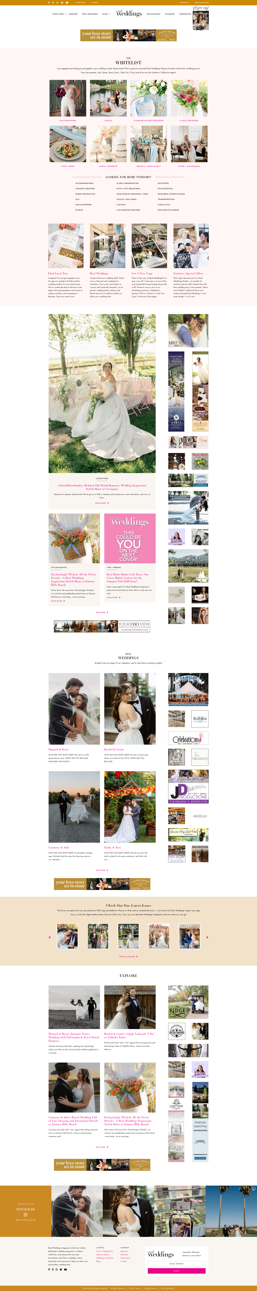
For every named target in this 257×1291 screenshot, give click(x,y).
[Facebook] (54, 2)
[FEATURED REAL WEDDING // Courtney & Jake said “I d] (231, 1211)
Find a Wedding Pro (104, 1251)
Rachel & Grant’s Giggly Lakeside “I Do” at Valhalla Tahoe (129, 1035)
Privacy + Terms (134, 1288)
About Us (124, 1251)
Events (79, 210)
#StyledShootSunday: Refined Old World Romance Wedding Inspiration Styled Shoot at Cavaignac (102, 487)
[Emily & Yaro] (130, 842)
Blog (105, 14)
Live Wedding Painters (128, 210)
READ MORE (100, 503)
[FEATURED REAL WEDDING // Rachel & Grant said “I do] (128, 1211)
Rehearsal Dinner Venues (171, 194)
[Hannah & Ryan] (74, 744)
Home (129, 13)
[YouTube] (68, 2)
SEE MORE (100, 612)
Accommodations (84, 183)
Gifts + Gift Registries (128, 188)
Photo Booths (165, 188)
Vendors (73, 14)
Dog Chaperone (83, 204)
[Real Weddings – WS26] (98, 936)
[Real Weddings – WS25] (159, 936)
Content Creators (85, 188)
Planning (170, 14)
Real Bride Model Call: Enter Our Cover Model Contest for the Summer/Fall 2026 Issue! (128, 578)
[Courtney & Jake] (74, 842)
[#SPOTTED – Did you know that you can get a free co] (180, 1211)
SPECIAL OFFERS (202, 3)
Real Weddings (90, 14)
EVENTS (94, 3)
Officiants (163, 183)
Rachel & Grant (114, 749)
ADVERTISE (80, 3)
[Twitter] (63, 2)
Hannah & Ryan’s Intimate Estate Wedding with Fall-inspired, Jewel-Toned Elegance (74, 1037)
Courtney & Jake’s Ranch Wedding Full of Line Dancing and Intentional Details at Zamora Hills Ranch (73, 1120)
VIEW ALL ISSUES (127, 956)
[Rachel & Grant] (130, 744)
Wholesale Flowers (168, 210)
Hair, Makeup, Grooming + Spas (132, 194)
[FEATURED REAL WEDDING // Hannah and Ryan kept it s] (77, 1211)
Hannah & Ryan (58, 749)
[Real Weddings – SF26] (67, 936)
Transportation (166, 199)
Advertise (124, 1254)
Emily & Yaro (112, 847)
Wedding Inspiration (104, 1258)
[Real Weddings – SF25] (128, 936)
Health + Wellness (126, 199)
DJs (77, 199)
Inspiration (185, 14)
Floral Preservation (128, 183)
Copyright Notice (150, 1288)
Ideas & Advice (102, 1254)
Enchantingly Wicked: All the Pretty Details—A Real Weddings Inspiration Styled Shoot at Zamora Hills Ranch (73, 580)
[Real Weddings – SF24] (189, 936)
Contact (123, 1261)
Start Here (58, 14)
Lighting (121, 204)
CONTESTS (184, 3)
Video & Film (164, 204)
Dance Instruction (85, 194)
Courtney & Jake (59, 847)
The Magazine (153, 14)
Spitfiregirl (170, 1288)
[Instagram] (58, 2)
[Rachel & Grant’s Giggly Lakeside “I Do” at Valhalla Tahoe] (130, 1028)
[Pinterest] (50, 2)
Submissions (125, 1258)
